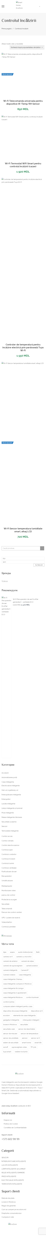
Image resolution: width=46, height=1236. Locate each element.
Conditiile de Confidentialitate (15, 1128)
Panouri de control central (12, 912)
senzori (24, 1038)
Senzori (4, 826)
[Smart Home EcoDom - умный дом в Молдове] (21, 5)
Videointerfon (7, 922)
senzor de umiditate (10, 1038)
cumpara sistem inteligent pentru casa (17, 1006)
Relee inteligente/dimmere (12, 817)
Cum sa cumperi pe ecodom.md (14, 1209)
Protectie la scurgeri (9, 900)
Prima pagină (6, 29)
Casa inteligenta (8, 782)
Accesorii (5, 773)
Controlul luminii (8, 863)
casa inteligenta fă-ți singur (13, 988)
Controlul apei (7, 850)
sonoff (5, 1047)
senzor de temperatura (29, 1034)
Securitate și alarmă (9, 822)
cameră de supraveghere (12, 966)
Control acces (7, 836)
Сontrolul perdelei (9, 927)
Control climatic (8, 841)
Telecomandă (7, 909)
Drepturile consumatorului (11, 1213)
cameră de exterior (10, 961)
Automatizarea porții (9, 777)
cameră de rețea (27, 961)
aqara (12, 952)
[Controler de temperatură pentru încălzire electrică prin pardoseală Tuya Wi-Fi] (23, 259)
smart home (26, 1043)
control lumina (8, 1002)
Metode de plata (8, 1198)
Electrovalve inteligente (11, 786)
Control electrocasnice (10, 845)
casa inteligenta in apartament (14, 993)
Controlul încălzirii (8, 859)
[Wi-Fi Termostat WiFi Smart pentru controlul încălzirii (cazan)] (23, 136)
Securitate (5, 904)
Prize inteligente (8, 813)
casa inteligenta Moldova (12, 997)
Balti (37, 952)
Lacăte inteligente (8, 804)
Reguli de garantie (9, 1206)
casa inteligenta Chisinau (12, 979)
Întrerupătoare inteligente (11, 795)
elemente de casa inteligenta (24, 1015)
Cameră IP (24, 970)
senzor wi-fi (35, 1038)
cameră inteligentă (10, 970)
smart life (38, 1043)
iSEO (29, 1106)
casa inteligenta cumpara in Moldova (17, 984)
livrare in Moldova (10, 1025)
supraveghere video (19, 1047)
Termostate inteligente (10, 831)
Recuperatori (7, 876)
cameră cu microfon (23, 957)
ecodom (6, 1015)
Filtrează (39, 565)
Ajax (4, 952)
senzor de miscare (10, 1034)
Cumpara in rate (8, 1217)
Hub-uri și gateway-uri (10, 790)
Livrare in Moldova (9, 1202)
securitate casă (9, 1029)
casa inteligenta (25, 975)
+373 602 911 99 (10, 1139)
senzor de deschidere (26, 1029)
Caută (42, 548)
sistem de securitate (10, 1043)
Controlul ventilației (9, 868)
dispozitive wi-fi (37, 1011)
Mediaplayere (7, 886)
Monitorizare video (9, 891)
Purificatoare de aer (9, 872)
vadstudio (21, 1106)
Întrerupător (6, 799)
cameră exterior (32, 966)
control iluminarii (32, 997)
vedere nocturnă (21, 1052)
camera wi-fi (8, 957)
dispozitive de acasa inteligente (15, 1011)
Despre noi (8, 1120)
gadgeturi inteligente (11, 1020)
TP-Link (33, 1047)
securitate (24, 1025)
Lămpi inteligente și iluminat (12, 808)
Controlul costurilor (9, 854)
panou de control (8, 895)
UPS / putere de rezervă (11, 918)
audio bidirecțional (25, 952)
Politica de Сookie (11, 1124)
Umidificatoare (7, 881)
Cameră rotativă (9, 975)
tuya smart (7, 1052)
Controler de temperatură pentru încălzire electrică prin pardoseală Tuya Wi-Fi (23, 347)
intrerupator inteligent (31, 1020)
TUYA (4, 581)
